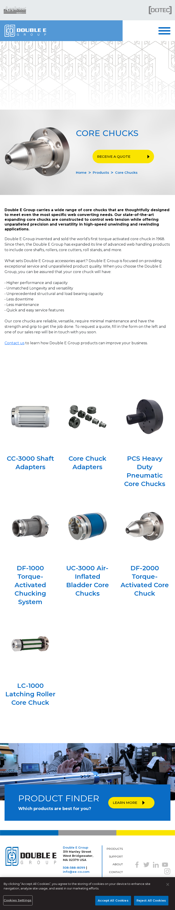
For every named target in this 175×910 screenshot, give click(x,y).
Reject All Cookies (151, 900)
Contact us (14, 343)
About (118, 864)
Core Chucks (126, 172)
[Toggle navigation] (166, 31)
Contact (116, 872)
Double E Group (75, 847)
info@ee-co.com (76, 871)
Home (81, 172)
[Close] (168, 884)
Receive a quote (113, 156)
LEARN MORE (125, 802)
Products (101, 172)
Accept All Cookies (113, 900)
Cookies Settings (17, 900)
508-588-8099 (74, 867)
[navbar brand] (61, 30)
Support (116, 856)
